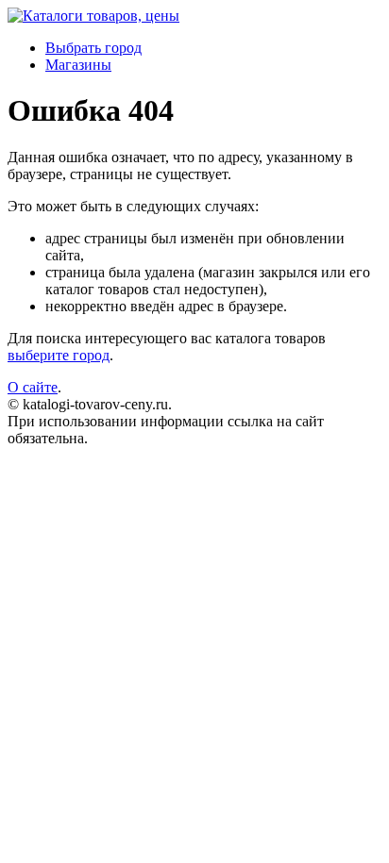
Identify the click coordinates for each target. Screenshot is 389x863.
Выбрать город (93, 48)
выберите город (59, 355)
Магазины (78, 65)
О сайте (33, 387)
